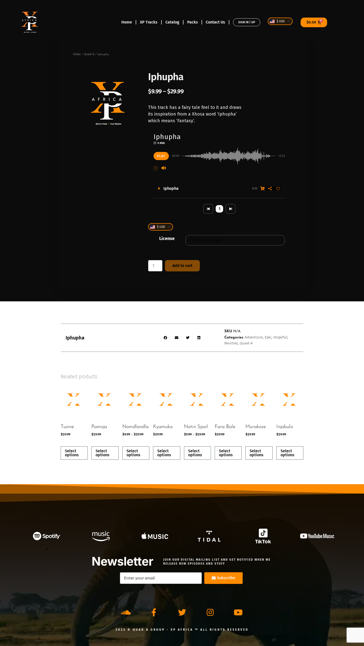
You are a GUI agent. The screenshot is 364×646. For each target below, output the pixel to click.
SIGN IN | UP (246, 22)
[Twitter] (182, 612)
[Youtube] (238, 612)
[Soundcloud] (126, 612)
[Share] (270, 189)
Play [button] (161, 156)
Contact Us (215, 22)
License (167, 238)
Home (126, 22)
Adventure (254, 337)
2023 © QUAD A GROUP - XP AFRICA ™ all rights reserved (182, 629)
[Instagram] (210, 612)
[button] (156, 168)
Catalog (172, 22)
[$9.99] (262, 189)
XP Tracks (148, 22)
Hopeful (280, 337)
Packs (192, 22)
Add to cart (182, 265)
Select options (72, 453)
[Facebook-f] (154, 612)
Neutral (231, 343)
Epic (268, 337)
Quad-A (89, 54)
